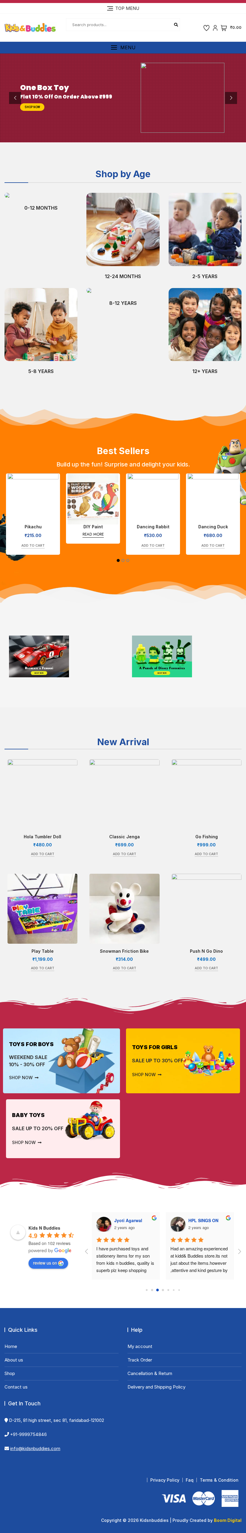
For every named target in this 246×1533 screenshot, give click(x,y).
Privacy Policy (164, 1480)
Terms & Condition (219, 1480)
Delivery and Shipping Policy (156, 1387)
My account (140, 1346)
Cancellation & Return (150, 1373)
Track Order (140, 1360)
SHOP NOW (32, 107)
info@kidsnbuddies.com (35, 1448)
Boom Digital (228, 1520)
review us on (45, 1263)
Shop (9, 1373)
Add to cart (93, 545)
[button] (123, 47)
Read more (33, 534)
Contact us (16, 1387)
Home (10, 1346)
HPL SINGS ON (159, 1220)
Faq (190, 1480)
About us (13, 1360)
